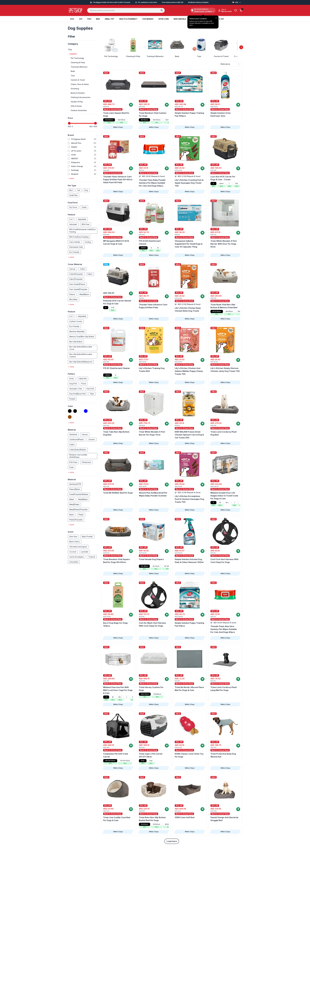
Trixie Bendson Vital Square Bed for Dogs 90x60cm (116, 560)
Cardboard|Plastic (76, 439)
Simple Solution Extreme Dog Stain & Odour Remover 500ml (189, 560)
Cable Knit (82, 379)
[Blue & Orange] (91, 411)
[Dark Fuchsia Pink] (80, 417)
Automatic (73, 224)
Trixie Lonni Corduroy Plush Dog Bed (223, 433)
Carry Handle (74, 242)
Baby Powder (87, 536)
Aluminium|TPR (75, 484)
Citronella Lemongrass (78, 547)
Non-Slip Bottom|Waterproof (80, 362)
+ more (71, 178)
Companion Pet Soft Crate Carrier (115, 755)
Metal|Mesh (83, 499)
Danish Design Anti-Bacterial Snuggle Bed (224, 819)
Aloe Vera (73, 536)
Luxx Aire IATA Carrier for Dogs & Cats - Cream (222, 178)
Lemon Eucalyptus (76, 557)
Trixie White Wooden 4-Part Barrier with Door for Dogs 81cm (223, 244)
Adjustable (82, 219)
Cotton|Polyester (76, 274)
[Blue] (86, 411)
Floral (83, 384)
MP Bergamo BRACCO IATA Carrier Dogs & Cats (116, 242)
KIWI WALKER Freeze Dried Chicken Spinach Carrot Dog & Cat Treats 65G (189, 435)
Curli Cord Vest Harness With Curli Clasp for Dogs (224, 560)
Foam (71, 467)
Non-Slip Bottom (75, 342)
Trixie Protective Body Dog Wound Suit (223, 755)
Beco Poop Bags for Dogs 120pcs (115, 624)
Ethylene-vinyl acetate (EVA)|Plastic (78, 456)
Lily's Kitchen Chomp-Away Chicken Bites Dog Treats (188, 309)
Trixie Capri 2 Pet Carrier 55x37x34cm (151, 755)
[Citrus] (75, 417)
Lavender (84, 552)
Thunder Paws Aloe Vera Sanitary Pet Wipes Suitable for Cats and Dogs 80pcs (223, 629)
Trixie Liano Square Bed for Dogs (116, 114)
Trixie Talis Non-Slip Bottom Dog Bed (116, 433)
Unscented (73, 562)
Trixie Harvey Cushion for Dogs (151, 688)
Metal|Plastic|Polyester (78, 509)
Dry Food (73, 207)
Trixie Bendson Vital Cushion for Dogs (152, 114)
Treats (83, 207)
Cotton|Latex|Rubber (77, 450)
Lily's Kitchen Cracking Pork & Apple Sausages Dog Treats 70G (189, 183)
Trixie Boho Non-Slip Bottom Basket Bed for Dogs (152, 819)
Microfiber (73, 299)
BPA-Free (85, 224)
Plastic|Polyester (76, 520)
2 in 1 (71, 219)
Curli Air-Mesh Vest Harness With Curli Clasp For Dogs (152, 624)
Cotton (82, 269)
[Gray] (91, 417)
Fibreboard (86, 462)
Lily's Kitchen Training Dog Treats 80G (151, 369)
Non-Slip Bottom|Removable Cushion (80, 355)
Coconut (72, 552)
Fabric (90, 274)
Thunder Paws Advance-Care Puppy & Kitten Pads (153, 306)
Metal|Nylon (84, 294)
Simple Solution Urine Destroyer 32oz (220, 114)
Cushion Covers (75, 321)
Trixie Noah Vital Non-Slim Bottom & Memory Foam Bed (223, 306)
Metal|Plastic (74, 504)
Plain (92, 394)
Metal (71, 499)
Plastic (81, 515)
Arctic (71, 379)
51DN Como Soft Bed (184, 817)
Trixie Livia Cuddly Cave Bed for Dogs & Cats (116, 819)
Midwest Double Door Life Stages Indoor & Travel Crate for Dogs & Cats (224, 496)
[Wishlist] (235, 10)
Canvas (72, 269)
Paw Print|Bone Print (77, 394)
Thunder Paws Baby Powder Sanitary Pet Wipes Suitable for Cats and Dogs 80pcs (152, 183)
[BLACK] (75, 411)
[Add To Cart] (131, 105)
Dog (86, 190)
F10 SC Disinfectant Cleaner (116, 368)
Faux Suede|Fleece (77, 284)
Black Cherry (74, 542)
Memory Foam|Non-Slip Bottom (81, 337)
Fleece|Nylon (74, 489)
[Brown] (70, 417)
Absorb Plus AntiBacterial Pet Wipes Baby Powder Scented (153, 494)
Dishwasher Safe (76, 247)
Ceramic (91, 439)
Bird (71, 190)
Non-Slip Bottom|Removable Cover (80, 348)
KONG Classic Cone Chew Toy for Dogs (189, 755)
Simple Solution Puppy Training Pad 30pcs (189, 624)
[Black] (70, 411)
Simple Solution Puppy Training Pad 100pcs (189, 114)
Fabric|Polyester (76, 279)
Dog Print (73, 384)
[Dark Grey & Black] (86, 417)
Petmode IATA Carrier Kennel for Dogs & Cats (117, 302)
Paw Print (90, 389)
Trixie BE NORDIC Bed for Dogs (118, 493)
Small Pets (73, 195)
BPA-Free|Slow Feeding (79, 237)
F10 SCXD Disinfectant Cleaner (150, 242)
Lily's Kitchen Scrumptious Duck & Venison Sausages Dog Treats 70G (189, 499)
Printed (72, 399)
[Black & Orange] (80, 411)
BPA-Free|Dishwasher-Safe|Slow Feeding (82, 230)
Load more (172, 841)
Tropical (91, 557)
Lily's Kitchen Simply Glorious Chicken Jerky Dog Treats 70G (225, 369)
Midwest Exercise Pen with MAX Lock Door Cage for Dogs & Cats (118, 690)
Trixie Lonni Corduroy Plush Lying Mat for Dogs (223, 688)
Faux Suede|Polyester (78, 289)
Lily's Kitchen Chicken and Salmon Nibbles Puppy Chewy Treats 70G (189, 371)
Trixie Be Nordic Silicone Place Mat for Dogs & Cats (189, 688)
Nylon (71, 515)
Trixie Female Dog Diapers (151, 559)
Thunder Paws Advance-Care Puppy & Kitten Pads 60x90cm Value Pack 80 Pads (117, 179)
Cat (78, 190)
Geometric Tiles (75, 389)
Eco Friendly (74, 252)
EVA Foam (73, 462)
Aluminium (73, 434)
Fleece (72, 294)
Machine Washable (77, 331)
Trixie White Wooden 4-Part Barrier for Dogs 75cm (152, 433)
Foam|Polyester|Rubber (78, 494)
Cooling (88, 242)
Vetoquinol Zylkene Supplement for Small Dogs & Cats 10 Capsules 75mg (188, 244)
